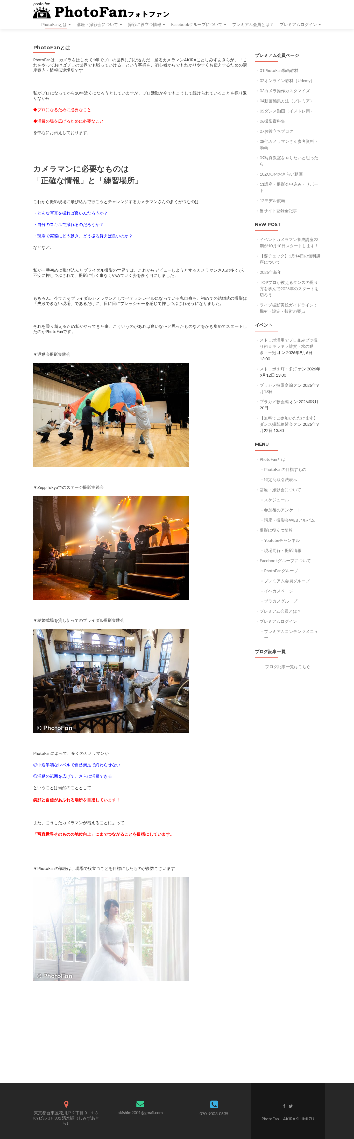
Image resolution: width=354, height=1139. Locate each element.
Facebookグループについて (196, 24)
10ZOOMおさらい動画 (281, 173)
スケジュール (276, 499)
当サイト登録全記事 (278, 210)
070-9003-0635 (214, 1113)
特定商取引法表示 (280, 479)
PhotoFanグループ (281, 570)
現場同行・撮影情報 (282, 550)
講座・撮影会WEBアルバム (289, 519)
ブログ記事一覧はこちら (288, 666)
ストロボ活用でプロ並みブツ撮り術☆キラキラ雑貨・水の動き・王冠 (289, 346)
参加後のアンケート (282, 509)
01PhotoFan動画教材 (279, 70)
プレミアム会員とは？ (253, 24)
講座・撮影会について (97, 24)
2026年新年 (270, 272)
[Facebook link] (284, 1106)
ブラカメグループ (280, 600)
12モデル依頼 (272, 200)
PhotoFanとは (54, 24)
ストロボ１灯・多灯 (278, 368)
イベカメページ (278, 590)
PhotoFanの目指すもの (285, 469)
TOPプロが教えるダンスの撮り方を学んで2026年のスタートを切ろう (289, 288)
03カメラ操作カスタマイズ (285, 90)
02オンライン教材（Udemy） (287, 80)
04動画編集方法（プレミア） (287, 100)
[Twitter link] (291, 1106)
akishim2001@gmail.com (140, 1112)
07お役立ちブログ (276, 131)
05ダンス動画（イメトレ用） (287, 110)
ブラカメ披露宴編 (276, 385)
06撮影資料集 (272, 120)
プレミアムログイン (298, 24)
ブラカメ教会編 (274, 401)
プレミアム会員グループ (287, 580)
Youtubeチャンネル (282, 540)
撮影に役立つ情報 (144, 24)
